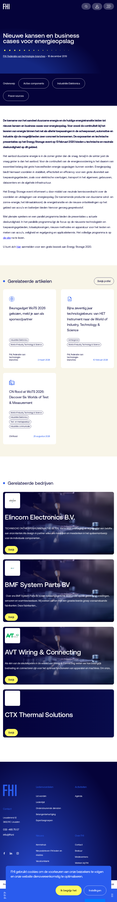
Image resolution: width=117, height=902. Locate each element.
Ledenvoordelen (44, 787)
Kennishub (41, 844)
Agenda (78, 796)
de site (7, 237)
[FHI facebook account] (4, 853)
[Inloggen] (97, 6)
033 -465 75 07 (11, 829)
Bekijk (11, 549)
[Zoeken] (86, 6)
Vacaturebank (42, 861)
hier (19, 246)
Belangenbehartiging (46, 814)
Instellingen (95, 890)
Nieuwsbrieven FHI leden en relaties (49, 853)
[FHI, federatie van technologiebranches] (6, 6)
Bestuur (78, 851)
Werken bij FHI (81, 863)
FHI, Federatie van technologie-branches (24, 56)
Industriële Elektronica (68, 83)
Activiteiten (81, 787)
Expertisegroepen (44, 820)
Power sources (16, 96)
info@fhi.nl (8, 834)
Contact (7, 808)
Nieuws (40, 835)
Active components (33, 83)
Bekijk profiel (104, 281)
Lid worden (41, 796)
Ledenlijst (40, 802)
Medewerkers (81, 857)
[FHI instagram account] (17, 853)
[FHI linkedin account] (11, 853)
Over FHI (79, 835)
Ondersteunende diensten (48, 808)
